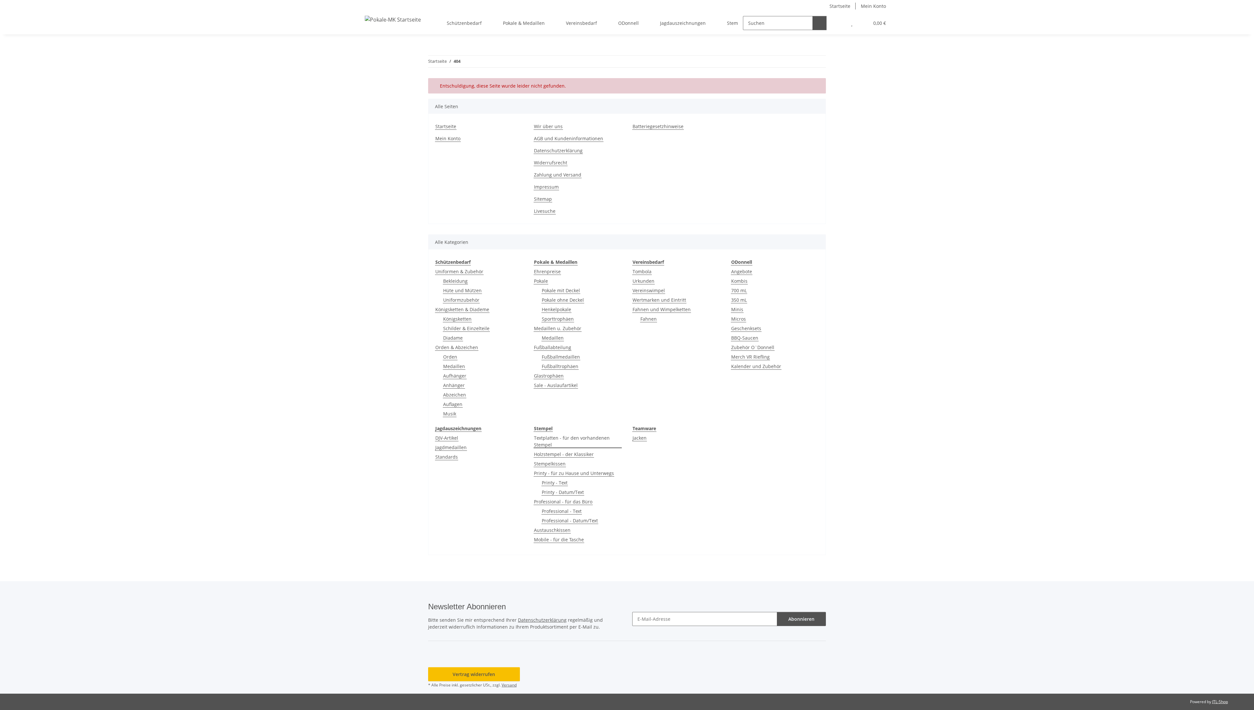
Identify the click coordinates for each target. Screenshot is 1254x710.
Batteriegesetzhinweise (658, 126)
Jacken (640, 438)
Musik (449, 414)
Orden (450, 357)
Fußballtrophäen (560, 366)
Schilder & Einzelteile (466, 328)
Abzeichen (454, 395)
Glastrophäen (549, 376)
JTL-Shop (1220, 701)
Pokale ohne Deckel (563, 300)
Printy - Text (555, 483)
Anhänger (454, 385)
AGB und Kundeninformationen (568, 138)
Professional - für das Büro (563, 502)
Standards (446, 457)
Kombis (739, 281)
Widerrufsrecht (550, 163)
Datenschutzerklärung (558, 150)
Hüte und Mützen (462, 290)
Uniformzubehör (461, 300)
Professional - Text (562, 511)
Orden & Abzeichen (456, 347)
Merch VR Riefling (750, 357)
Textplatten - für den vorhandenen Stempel (572, 441)
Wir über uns (548, 126)
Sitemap (543, 199)
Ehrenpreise (547, 271)
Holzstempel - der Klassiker (564, 454)
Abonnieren (801, 619)
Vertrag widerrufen (474, 674)
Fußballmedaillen (561, 357)
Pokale (541, 281)
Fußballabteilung (552, 347)
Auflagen (452, 404)
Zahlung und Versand (557, 175)
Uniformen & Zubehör (459, 271)
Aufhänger (454, 376)
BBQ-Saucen (744, 338)
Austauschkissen (552, 530)
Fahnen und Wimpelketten (662, 309)
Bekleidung (455, 281)
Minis (737, 309)
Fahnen (648, 319)
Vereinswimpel (649, 290)
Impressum (546, 187)
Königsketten (457, 319)
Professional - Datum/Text (570, 520)
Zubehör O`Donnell (752, 347)
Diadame (453, 338)
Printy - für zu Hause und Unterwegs (574, 473)
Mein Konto (873, 6)
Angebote (741, 271)
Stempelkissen (550, 464)
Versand (509, 685)
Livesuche (544, 211)
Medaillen (454, 366)
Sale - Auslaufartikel (556, 385)
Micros (738, 319)
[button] (839, 23)
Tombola (642, 271)
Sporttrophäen (558, 319)
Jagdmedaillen (451, 447)
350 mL (739, 300)
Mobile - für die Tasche (559, 539)
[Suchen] (819, 23)
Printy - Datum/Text (563, 492)
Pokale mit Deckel (561, 290)
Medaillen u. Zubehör (557, 328)
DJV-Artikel (446, 438)
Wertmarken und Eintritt (659, 300)
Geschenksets (746, 328)
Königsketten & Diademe (462, 309)
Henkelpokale (556, 309)
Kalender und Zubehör (756, 366)
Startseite (839, 6)
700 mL (739, 290)
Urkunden (643, 281)
